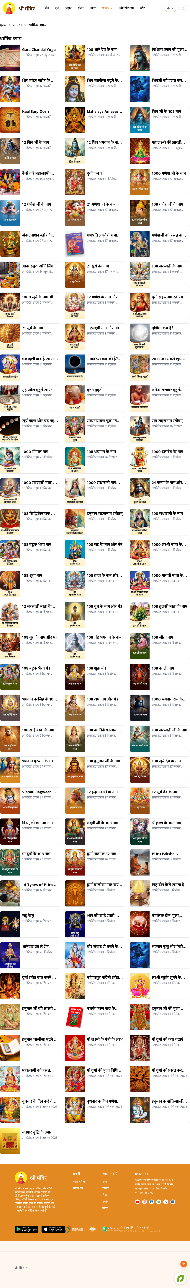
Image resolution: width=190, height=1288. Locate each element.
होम (47, 8)
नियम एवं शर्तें (143, 1228)
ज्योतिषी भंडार (126, 8)
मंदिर (93, 8)
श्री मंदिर (19, 1268)
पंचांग (81, 8)
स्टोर (142, 8)
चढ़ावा (68, 8)
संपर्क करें (78, 1188)
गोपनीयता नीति (126, 1228)
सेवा (104, 1195)
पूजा (57, 8)
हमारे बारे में (79, 1181)
